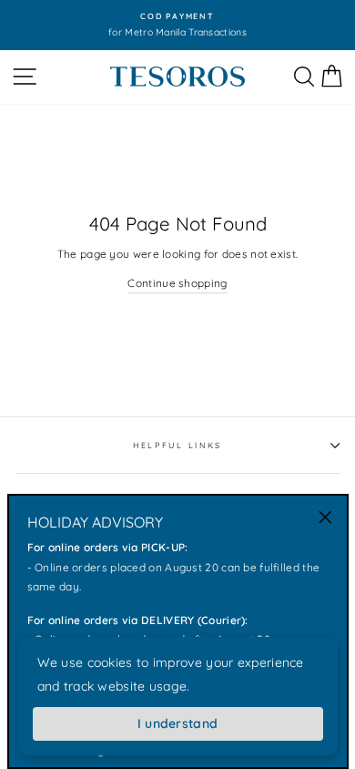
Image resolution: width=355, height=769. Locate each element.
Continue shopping (177, 283)
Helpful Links (177, 445)
